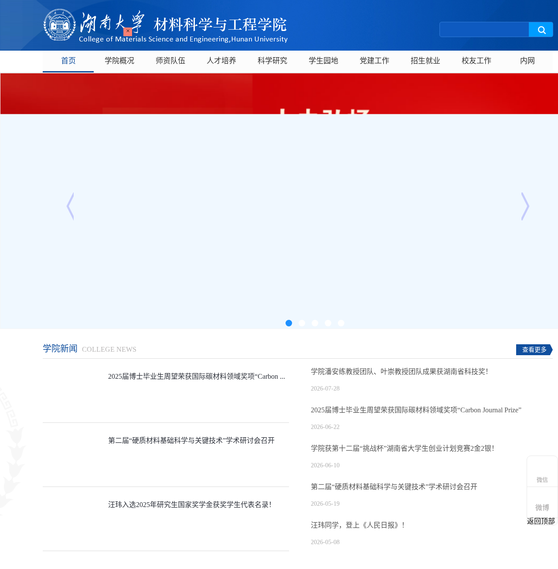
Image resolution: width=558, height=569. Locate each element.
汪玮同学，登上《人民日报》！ (359, 525)
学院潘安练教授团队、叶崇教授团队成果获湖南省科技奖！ (401, 371)
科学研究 (272, 61)
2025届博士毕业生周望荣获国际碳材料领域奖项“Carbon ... (196, 376)
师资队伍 (170, 61)
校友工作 (476, 61)
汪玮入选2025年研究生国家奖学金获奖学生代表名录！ (192, 504)
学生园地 (323, 61)
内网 (527, 61)
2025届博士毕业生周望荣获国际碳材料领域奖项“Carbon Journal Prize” (416, 410)
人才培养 (221, 61)
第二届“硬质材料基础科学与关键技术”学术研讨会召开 (191, 440)
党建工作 (374, 61)
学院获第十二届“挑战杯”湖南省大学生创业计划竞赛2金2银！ (404, 448)
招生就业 (425, 61)
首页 (68, 61)
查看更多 (534, 349)
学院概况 (119, 61)
